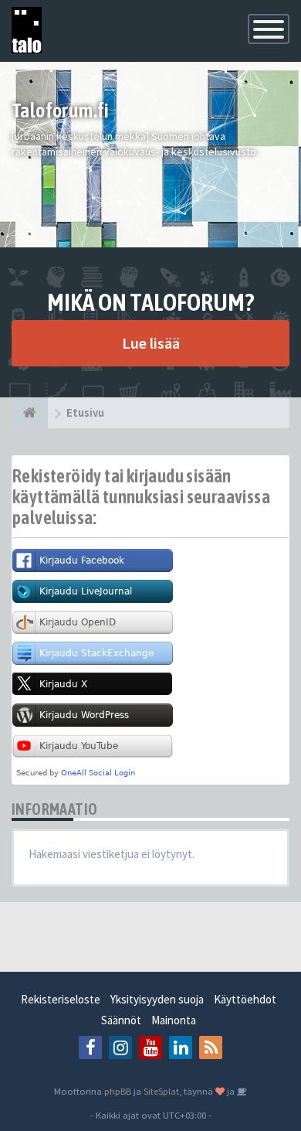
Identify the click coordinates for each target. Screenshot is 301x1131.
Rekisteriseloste (60, 999)
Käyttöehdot (245, 999)
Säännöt (121, 1020)
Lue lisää (151, 343)
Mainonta (173, 1020)
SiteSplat (161, 1091)
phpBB (117, 1091)
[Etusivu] (30, 412)
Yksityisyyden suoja (157, 999)
